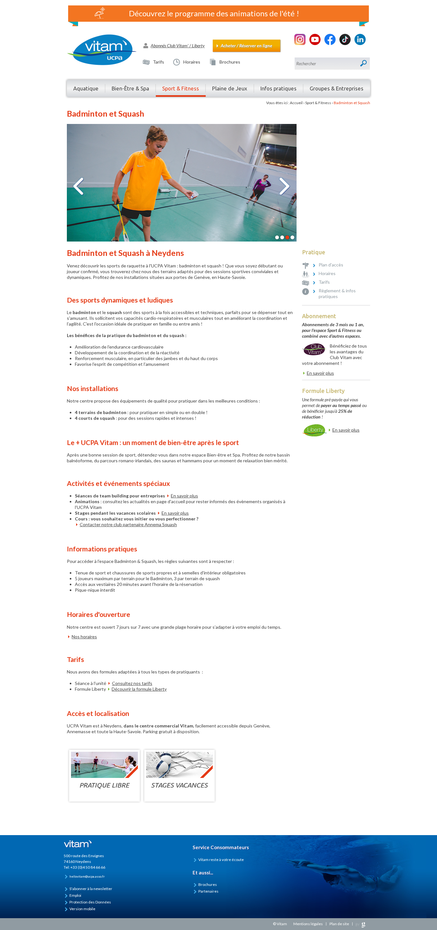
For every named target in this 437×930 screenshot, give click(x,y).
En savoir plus (184, 495)
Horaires (191, 62)
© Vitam (280, 924)
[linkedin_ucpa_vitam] (360, 43)
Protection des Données (90, 902)
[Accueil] (105, 49)
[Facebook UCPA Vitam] (330, 43)
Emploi (75, 895)
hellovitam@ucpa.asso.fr (87, 876)
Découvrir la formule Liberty (139, 689)
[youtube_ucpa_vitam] (315, 43)
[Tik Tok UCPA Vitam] (345, 43)
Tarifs (158, 62)
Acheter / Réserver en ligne (246, 45)
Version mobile (82, 908)
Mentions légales (308, 924)
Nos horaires (84, 636)
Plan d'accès (331, 264)
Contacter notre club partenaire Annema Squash (128, 524)
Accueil (296, 102)
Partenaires (208, 891)
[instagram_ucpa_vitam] (300, 43)
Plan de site (339, 924)
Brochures (229, 62)
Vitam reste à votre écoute (221, 859)
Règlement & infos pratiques (337, 293)
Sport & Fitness (318, 102)
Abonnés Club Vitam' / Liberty (178, 45)
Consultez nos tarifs (132, 683)
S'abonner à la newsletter (90, 888)
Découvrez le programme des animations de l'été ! (214, 13)
